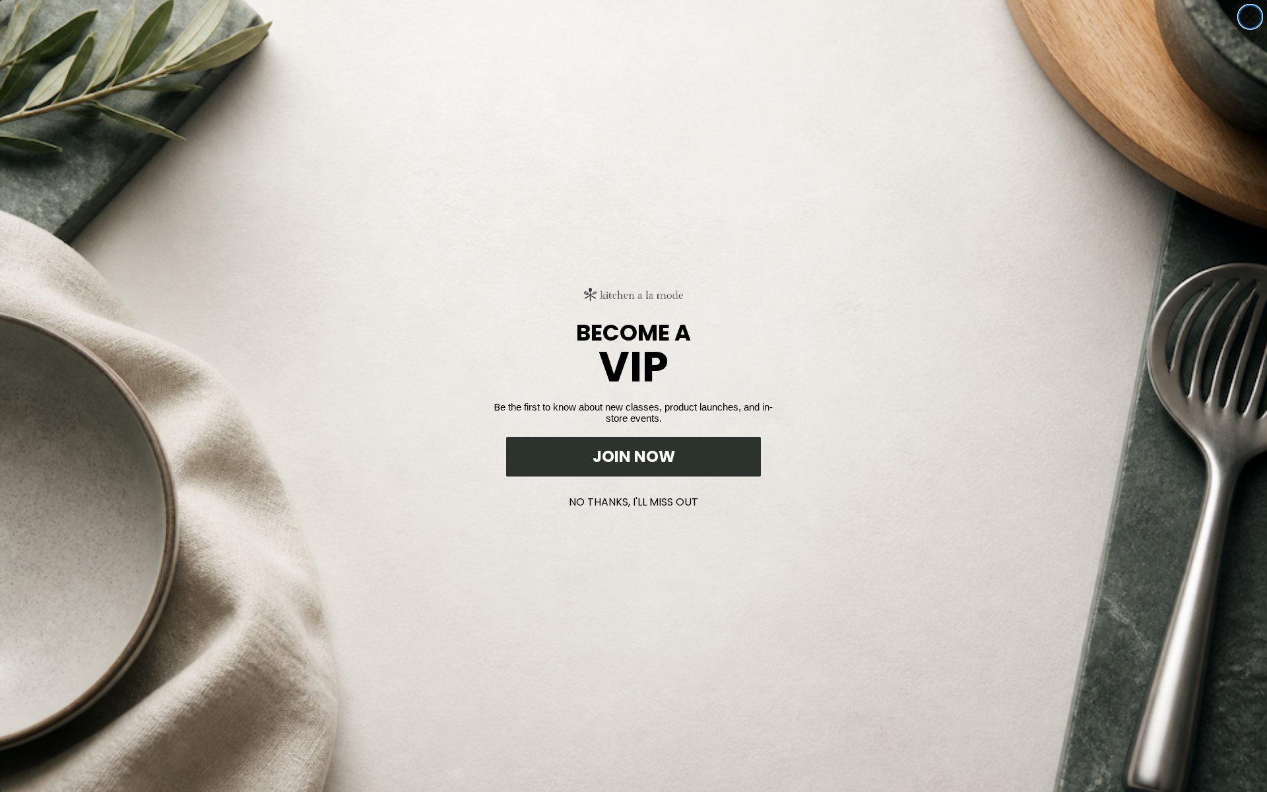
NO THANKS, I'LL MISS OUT (633, 499)
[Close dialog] (1250, 16)
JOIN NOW (634, 456)
